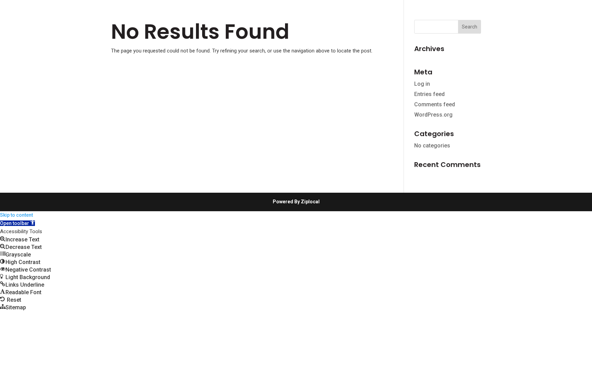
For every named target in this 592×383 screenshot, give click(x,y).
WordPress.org (433, 114)
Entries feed (429, 94)
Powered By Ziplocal (296, 201)
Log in (422, 84)
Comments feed (434, 104)
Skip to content (16, 215)
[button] (17, 223)
